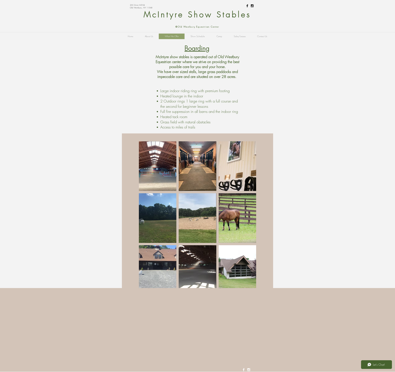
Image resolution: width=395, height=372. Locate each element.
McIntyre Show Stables (197, 14)
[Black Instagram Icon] (252, 6)
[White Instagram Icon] (249, 370)
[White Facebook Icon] (244, 370)
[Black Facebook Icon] (247, 6)
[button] (157, 166)
